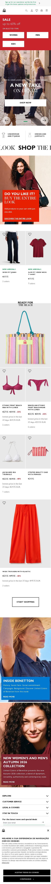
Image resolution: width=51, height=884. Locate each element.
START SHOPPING (26, 602)
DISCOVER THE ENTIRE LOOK (17, 219)
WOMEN (13, 35)
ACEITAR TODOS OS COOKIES (27, 872)
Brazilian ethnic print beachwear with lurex (36, 407)
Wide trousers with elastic (16, 571)
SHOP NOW (25, 103)
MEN (38, 35)
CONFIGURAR (25, 879)
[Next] (39, 3)
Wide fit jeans (9, 272)
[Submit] (43, 822)
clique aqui (5, 863)
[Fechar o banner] (48, 830)
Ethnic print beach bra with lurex (12, 406)
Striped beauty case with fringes (38, 473)
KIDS (13, 44)
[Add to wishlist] (4, 234)
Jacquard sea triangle (9, 473)
